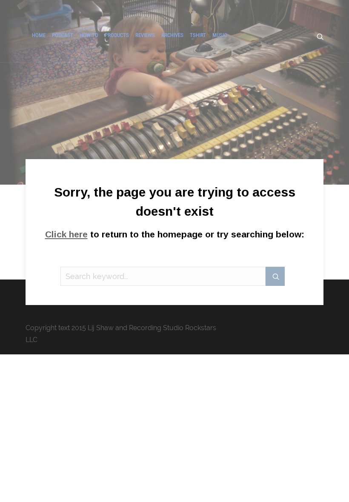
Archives (172, 35)
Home (39, 35)
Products (117, 35)
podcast (62, 35)
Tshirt (198, 35)
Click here (66, 234)
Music (219, 35)
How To (89, 35)
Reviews (145, 35)
